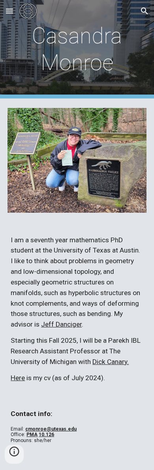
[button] (9, 11)
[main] (77, 49)
